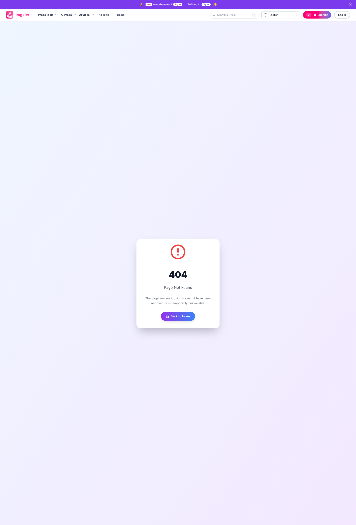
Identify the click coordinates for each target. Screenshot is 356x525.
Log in (342, 14)
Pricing (120, 14)
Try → (178, 4)
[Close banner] (350, 4)
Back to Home (180, 316)
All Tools (104, 14)
